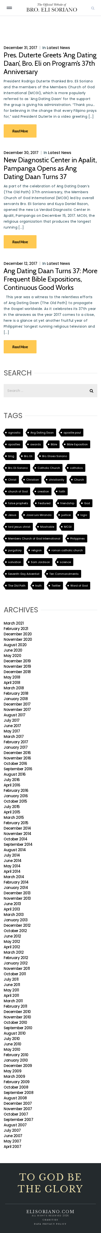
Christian (32, 480)
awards (35, 444)
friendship (67, 503)
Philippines (77, 538)
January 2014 (16, 887)
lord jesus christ (19, 527)
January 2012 (15, 963)
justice (66, 515)
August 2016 (15, 774)
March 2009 (14, 1076)
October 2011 (15, 973)
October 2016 (15, 763)
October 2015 (15, 801)
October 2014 (15, 839)
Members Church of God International (34, 538)
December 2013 (17, 893)
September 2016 (18, 768)
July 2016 (12, 779)
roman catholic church (67, 550)
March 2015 (14, 817)
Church (79, 480)
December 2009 (18, 1065)
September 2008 (18, 1092)
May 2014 (12, 866)
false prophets (18, 503)
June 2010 (12, 1044)
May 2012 (12, 941)
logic (83, 515)
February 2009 (17, 1081)
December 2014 (17, 828)
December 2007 (18, 1103)
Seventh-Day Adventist (23, 574)
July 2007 (12, 1130)
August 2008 (15, 1098)
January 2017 (15, 747)
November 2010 (17, 1017)
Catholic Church (49, 468)
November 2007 (18, 1108)
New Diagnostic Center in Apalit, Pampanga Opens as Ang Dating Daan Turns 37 (50, 168)
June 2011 (12, 984)
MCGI (68, 527)
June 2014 (13, 860)
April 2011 (11, 995)
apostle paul (72, 433)
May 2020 (12, 655)
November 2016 (17, 758)
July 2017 (12, 720)
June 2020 (13, 650)
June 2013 (12, 903)
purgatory (15, 550)
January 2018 (16, 698)
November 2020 (18, 639)
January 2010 (16, 1060)
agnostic (14, 433)
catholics (76, 468)
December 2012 (17, 925)
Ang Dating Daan (42, 433)
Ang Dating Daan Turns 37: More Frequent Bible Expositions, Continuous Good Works (50, 279)
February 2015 (16, 822)
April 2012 (12, 947)
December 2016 (17, 752)
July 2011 (11, 979)
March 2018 (14, 688)
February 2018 (16, 693)
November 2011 (17, 968)
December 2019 (17, 661)
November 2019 (17, 666)
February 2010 (16, 1054)
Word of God (79, 586)
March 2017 (14, 736)
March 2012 (14, 952)
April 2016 (12, 785)
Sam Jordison (40, 562)
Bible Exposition (77, 444)
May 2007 (12, 1141)
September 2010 (18, 1027)
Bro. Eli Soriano (18, 468)
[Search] (92, 8)
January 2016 (16, 795)
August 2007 (15, 1125)
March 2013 (14, 914)
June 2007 (13, 1135)
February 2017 (16, 742)
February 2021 (16, 628)
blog (11, 456)
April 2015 (12, 812)
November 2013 (17, 898)
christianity (56, 480)
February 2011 (15, 1006)
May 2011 (11, 990)
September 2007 (18, 1119)
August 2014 (15, 849)
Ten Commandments (64, 574)
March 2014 (14, 876)
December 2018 (17, 671)
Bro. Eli (28, 456)
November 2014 (17, 833)
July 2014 (12, 855)
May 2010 (12, 1049)
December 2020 (18, 634)
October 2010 (15, 1022)
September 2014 (18, 844)
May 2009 (12, 1071)
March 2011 (13, 1000)
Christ (12, 480)
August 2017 (14, 715)
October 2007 (16, 1114)
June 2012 (12, 936)
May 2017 (12, 731)
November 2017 (17, 709)
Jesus (12, 515)
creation (43, 491)
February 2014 (16, 882)
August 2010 (15, 1033)
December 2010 (17, 1011)
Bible (54, 444)
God (87, 503)
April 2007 (12, 1146)
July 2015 (12, 806)
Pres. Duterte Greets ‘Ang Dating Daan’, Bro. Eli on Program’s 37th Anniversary (50, 63)
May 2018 (12, 677)
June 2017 (12, 725)
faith (62, 491)
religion (36, 550)
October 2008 (16, 1087)
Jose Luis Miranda (38, 515)
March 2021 (14, 623)
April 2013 (12, 909)
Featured (44, 503)
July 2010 (12, 1038)
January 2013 (15, 920)
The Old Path (16, 586)
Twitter (56, 586)
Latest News (58, 47)
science (65, 562)
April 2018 (12, 682)
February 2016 (16, 790)
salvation (14, 562)
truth (38, 586)
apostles (14, 444)
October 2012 (15, 930)
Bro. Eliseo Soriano (54, 456)
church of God (18, 491)
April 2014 (12, 871)
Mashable (47, 527)
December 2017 (17, 704)
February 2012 (16, 957)
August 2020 (15, 644)
